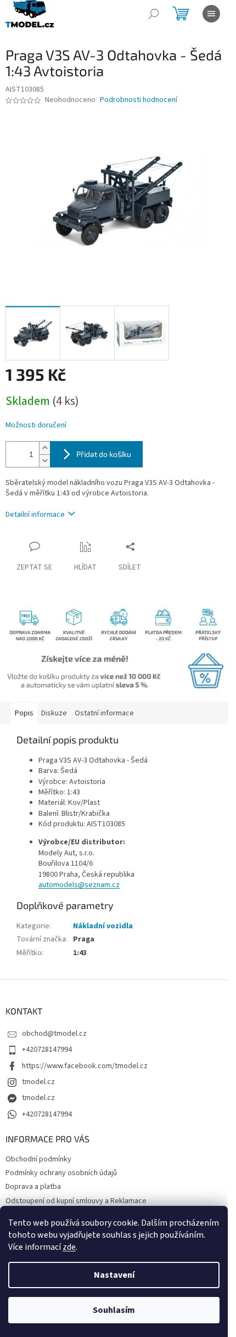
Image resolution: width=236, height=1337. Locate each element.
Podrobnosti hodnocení (138, 100)
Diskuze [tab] (54, 713)
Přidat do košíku (103, 454)
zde (69, 1247)
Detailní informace (35, 514)
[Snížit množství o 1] (44, 460)
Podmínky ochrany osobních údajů (61, 1172)
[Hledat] (154, 14)
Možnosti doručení (35, 425)
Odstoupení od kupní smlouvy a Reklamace (76, 1200)
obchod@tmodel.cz (54, 1033)
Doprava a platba (33, 1186)
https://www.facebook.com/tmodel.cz (85, 1065)
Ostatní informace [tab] (104, 713)
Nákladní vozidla (103, 926)
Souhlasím (114, 1310)
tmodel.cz (38, 1081)
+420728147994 (47, 1049)
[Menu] (211, 14)
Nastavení (114, 1275)
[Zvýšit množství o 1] (44, 448)
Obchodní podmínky (38, 1159)
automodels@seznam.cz (79, 884)
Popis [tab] (24, 713)
